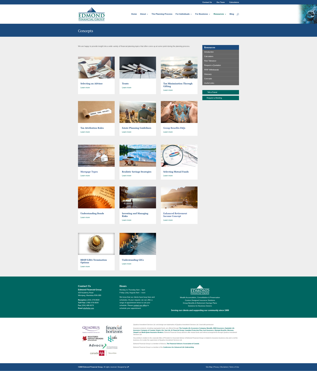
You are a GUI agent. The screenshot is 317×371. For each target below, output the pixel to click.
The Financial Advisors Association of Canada (183, 344)
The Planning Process (162, 14)
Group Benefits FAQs (174, 127)
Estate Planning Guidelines (136, 127)
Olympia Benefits (220, 330)
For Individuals (183, 14)
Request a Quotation (212, 65)
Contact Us (207, 2)
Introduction (209, 52)
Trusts (125, 83)
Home (134, 14)
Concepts (208, 79)
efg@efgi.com (88, 308)
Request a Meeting (214, 98)
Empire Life (160, 330)
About (143, 14)
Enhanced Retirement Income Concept (175, 215)
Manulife (209, 328)
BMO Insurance (218, 328)
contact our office (140, 305)
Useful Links (209, 83)
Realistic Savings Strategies (136, 171)
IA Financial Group (177, 330)
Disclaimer (224, 367)
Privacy (216, 367)
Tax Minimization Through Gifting (178, 85)
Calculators (234, 2)
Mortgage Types (89, 171)
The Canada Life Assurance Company (192, 328)
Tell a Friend (212, 92)
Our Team (221, 2)
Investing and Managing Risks (135, 215)
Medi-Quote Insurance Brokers (152, 332)
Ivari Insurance (208, 330)
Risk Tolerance (210, 61)
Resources (219, 14)
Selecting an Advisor (91, 83)
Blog (232, 14)
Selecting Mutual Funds (176, 171)
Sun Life (167, 330)
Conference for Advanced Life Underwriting (178, 347)
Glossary (208, 74)
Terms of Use (234, 367)
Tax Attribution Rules (92, 127)
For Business (201, 14)
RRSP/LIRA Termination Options (93, 261)
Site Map (209, 367)
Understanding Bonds (92, 213)
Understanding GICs (133, 259)
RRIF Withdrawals (211, 70)
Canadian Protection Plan (193, 330)
